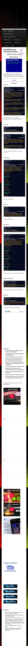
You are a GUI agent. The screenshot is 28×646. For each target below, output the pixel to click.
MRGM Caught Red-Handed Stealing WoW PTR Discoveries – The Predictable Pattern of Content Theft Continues (15, 363)
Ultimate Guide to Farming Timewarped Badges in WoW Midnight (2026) (14, 615)
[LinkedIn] (8, 311)
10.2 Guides (6, 45)
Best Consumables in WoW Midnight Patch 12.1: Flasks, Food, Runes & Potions (14, 613)
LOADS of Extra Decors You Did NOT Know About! (15, 374)
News (5, 31)
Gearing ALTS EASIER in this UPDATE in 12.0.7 (14, 356)
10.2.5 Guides (16, 42)
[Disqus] (14, 331)
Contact (12, 45)
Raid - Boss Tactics (8, 42)
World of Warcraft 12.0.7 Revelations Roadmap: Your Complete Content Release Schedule (14, 620)
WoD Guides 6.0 (17, 39)
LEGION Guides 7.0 (8, 39)
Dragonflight (10, 31)
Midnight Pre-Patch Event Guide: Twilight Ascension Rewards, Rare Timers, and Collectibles (13, 629)
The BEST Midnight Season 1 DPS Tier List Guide (15, 366)
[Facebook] (5, 311)
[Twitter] (7, 311)
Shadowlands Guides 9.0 (9, 34)
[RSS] (10, 311)
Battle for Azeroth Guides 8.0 (9, 36)
